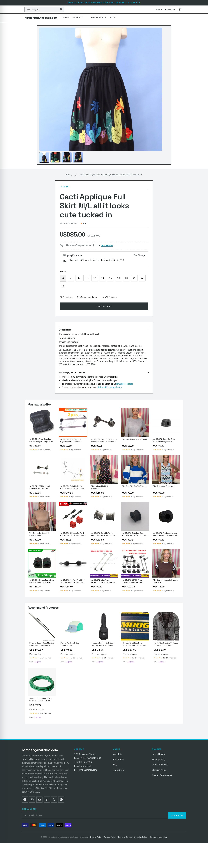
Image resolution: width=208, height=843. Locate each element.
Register (170, 9)
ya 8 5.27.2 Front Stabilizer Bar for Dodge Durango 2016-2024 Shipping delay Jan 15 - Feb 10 (41, 440)
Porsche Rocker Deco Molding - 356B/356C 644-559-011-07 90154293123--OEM (41, 644)
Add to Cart (104, 306)
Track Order (119, 770)
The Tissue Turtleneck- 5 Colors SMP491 (39, 534)
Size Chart (67, 297)
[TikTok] (47, 800)
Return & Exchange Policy (110, 387)
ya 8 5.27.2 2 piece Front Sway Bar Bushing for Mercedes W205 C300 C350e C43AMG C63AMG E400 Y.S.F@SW (42, 581)
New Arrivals (98, 17)
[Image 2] (55, 157)
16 (110, 278)
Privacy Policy (158, 759)
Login (159, 9)
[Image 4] (78, 157)
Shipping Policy (159, 770)
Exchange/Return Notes (72, 372)
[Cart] (180, 9)
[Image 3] (67, 157)
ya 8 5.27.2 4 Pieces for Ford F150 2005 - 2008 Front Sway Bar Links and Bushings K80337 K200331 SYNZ (72, 534)
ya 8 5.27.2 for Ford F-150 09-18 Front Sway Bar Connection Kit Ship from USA (73, 581)
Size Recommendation (87, 297)
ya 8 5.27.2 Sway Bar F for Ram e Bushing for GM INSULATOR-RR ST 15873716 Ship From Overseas (165, 440)
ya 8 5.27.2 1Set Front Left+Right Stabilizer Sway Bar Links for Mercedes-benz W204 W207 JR (103, 581)
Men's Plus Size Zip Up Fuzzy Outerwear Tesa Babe (166, 644)
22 (134, 278)
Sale (112, 17)
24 (142, 278)
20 (126, 278)
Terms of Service (160, 764)
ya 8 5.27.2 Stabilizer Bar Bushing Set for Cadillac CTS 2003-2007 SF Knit (134, 534)
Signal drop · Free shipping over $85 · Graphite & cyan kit (104, 3)
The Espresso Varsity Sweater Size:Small (165, 581)
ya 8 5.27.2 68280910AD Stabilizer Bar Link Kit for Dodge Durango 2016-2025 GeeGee (40, 487)
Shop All (78, 17)
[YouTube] (39, 800)
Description (65, 329)
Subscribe (177, 815)
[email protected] (124, 383)
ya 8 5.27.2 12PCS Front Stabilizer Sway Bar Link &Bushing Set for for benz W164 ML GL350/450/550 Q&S (133, 581)
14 (102, 278)
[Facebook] (25, 800)
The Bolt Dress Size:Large (163, 486)
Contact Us (118, 759)
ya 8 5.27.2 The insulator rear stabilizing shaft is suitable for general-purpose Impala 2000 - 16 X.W (166, 534)
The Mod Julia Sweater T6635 (134, 439)
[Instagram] (32, 800)
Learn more (107, 245)
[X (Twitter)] (54, 800)
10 (87, 278)
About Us (117, 754)
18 (118, 278)
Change (141, 255)
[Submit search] (61, 9)
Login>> (38, 662)
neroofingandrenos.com (41, 18)
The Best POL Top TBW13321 (134, 486)
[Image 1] (44, 157)
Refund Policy (158, 754)
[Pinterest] (61, 800)
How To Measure (109, 297)
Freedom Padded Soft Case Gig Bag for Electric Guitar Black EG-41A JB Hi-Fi (103, 644)
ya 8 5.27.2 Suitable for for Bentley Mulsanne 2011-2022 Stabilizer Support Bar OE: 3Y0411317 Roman (72, 487)
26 (63, 286)
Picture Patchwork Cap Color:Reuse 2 (69, 644)
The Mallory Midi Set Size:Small (99, 487)
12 (94, 278)
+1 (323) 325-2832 (83, 762)
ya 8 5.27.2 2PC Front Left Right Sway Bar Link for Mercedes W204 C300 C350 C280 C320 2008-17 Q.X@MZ (72, 440)
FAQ (115, 764)
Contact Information (162, 775)
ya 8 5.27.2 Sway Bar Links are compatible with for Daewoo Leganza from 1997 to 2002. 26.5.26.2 (104, 440)
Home (66, 17)
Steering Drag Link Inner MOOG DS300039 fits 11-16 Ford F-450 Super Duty (134, 644)
